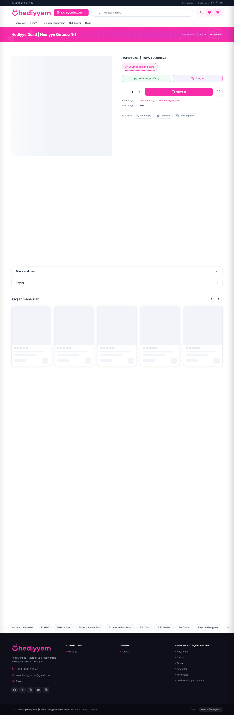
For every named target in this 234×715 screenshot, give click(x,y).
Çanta (180, 657)
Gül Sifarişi (75, 23)
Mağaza (202, 34)
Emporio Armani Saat (33, 627)
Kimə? (33, 23)
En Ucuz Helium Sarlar (63, 627)
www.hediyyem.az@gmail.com (33, 675)
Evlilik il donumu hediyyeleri (184, 627)
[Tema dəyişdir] (201, 12)
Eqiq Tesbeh (107, 627)
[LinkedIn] (46, 690)
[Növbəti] (219, 299)
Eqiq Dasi (88, 627)
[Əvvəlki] (211, 299)
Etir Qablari (128, 627)
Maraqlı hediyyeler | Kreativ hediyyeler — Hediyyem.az (46, 709)
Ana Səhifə (188, 34)
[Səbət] (217, 12)
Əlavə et (181, 91)
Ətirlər (180, 663)
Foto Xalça (183, 674)
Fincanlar (182, 668)
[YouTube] (221, 3)
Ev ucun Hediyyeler (152, 627)
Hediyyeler (20, 23)
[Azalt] (125, 92)
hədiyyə (38, 661)
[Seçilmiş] (209, 12)
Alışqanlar (182, 651)
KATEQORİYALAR (71, 12)
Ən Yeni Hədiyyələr (54, 23)
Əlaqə (88, 23)
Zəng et (199, 78)
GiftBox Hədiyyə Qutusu (168, 100)
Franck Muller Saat (217, 627)
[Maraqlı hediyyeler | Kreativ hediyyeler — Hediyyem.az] (31, 12)
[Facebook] (212, 3)
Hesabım (189, 3)
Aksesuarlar (146, 100)
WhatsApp (145, 115)
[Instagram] (217, 3)
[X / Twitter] (22, 690)
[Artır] (139, 92)
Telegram (165, 115)
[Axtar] (98, 12)
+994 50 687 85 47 (24, 3)
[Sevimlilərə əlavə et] (219, 92)
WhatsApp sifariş (149, 78)
